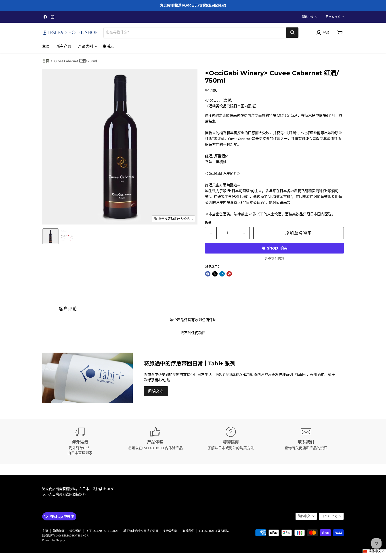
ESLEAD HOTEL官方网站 (214, 531)
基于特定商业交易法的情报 (140, 531)
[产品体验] (155, 441)
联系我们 (188, 531)
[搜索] (292, 32)
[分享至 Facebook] (207, 273)
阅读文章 (156, 391)
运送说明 (75, 531)
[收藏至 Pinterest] (229, 273)
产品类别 (86, 46)
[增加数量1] (244, 233)
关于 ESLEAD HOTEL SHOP (102, 531)
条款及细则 (170, 531)
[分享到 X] (215, 273)
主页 (46, 46)
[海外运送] (80, 441)
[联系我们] (306, 441)
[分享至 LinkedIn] (222, 273)
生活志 (108, 46)
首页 (45, 61)
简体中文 (308, 17)
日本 (333, 17)
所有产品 (64, 46)
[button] (323, 32)
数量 (208, 223)
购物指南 (59, 531)
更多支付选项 (274, 259)
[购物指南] (231, 441)
